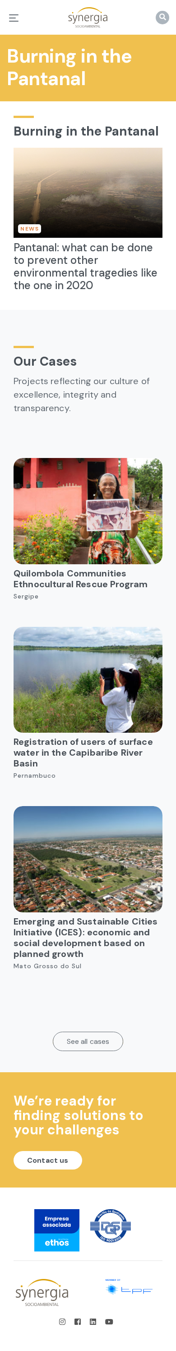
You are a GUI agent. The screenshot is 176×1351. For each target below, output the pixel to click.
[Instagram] (65, 1322)
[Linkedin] (94, 1322)
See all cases (88, 1041)
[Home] (88, 17)
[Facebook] (78, 1322)
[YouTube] (109, 1322)
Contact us (48, 1160)
